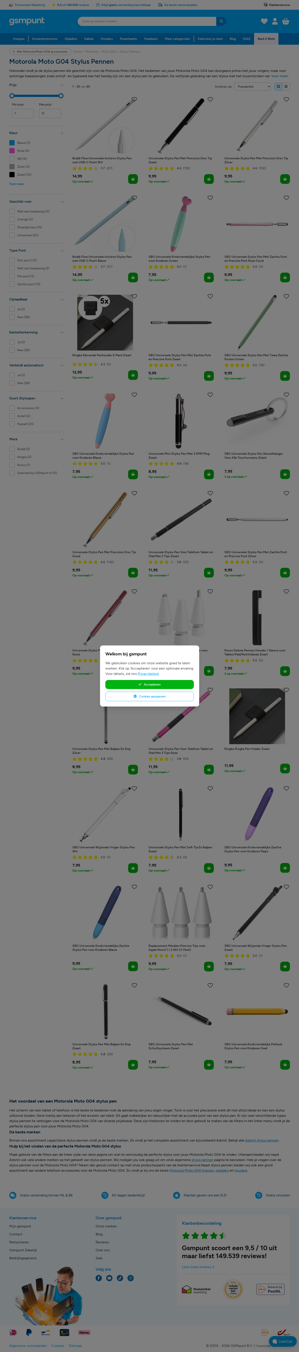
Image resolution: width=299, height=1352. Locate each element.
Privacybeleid (148, 674)
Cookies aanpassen (152, 696)
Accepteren (152, 684)
